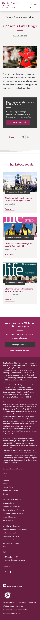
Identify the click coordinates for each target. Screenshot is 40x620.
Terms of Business (9, 517)
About (5, 473)
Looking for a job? (9, 533)
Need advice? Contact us (20, 350)
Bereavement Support (11, 540)
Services (6, 480)
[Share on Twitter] (23, 137)
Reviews (6, 483)
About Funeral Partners (11, 526)
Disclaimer (32, 602)
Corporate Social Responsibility (15, 609)
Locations (6, 477)
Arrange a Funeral (18, 122)
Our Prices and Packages (12, 499)
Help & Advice (8, 520)
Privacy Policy (8, 602)
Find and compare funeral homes (15, 529)
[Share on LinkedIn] (28, 137)
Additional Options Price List (13, 513)
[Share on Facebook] (18, 137)
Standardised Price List (11, 506)
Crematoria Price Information (13, 510)
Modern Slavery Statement (13, 606)
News (5, 546)
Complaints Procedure (11, 613)
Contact (5, 494)
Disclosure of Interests (11, 543)
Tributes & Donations (10, 490)
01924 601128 (21, 114)
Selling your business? (11, 536)
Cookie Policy (21, 602)
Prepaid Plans (8, 487)
